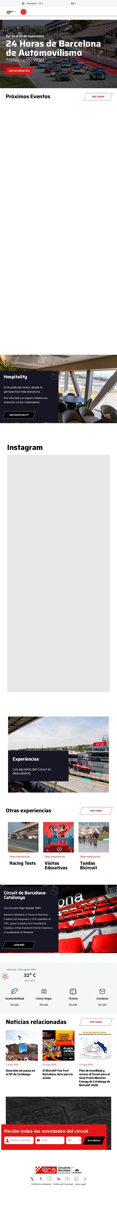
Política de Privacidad (63, 1184)
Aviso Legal (80, 1184)
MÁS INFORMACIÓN (19, 71)
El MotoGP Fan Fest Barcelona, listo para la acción (58, 1074)
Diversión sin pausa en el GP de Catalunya (20, 1072)
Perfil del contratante (41, 1184)
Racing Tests (22, 863)
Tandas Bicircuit (88, 865)
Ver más (15, 1004)
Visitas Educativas (56, 865)
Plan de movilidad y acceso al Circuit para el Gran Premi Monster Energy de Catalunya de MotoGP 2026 (94, 1078)
